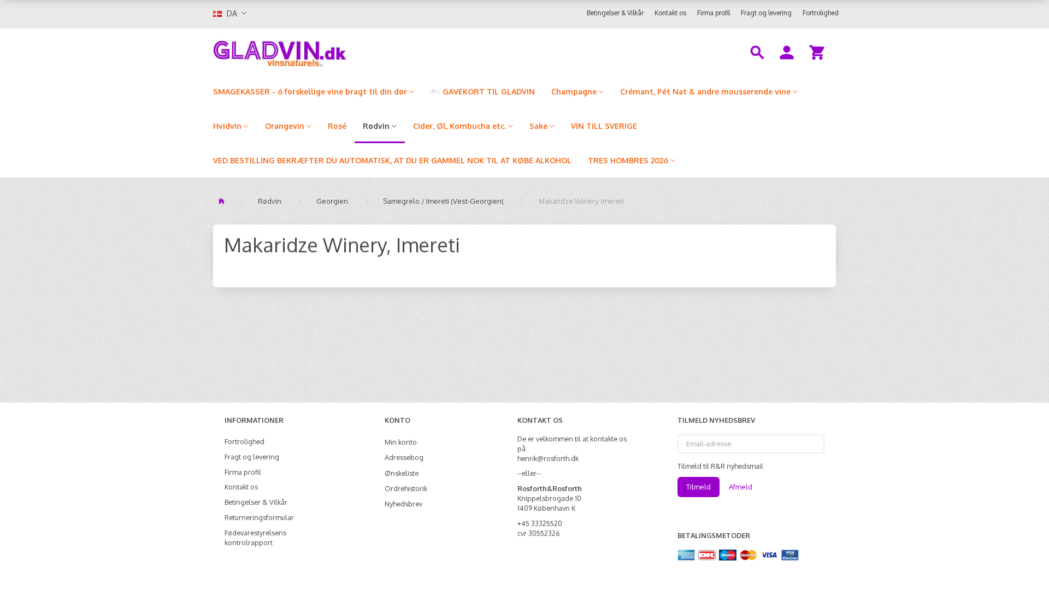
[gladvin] (325, 51)
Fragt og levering (766, 13)
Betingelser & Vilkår (615, 13)
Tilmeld (698, 486)
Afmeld (740, 486)
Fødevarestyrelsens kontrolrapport (255, 537)
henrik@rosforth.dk (548, 458)
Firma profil (713, 13)
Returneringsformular (259, 517)
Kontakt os (670, 13)
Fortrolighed (821, 13)
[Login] (787, 51)
